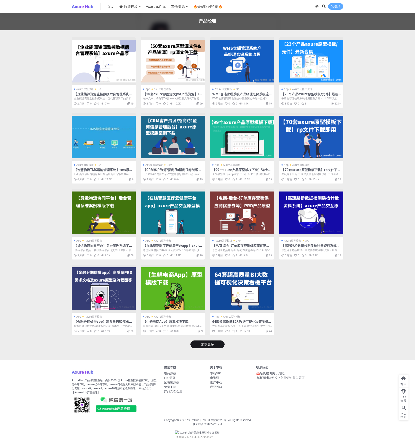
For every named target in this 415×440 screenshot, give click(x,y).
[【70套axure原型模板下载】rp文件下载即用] (311, 137)
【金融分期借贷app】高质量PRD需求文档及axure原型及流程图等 (103, 323)
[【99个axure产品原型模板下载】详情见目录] (242, 137)
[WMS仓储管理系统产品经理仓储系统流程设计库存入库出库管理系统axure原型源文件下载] (242, 61)
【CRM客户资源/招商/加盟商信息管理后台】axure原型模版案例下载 (172, 172)
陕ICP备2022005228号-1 (207, 424)
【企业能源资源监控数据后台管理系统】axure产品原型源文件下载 (103, 96)
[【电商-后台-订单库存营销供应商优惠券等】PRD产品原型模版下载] (242, 213)
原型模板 (131, 6)
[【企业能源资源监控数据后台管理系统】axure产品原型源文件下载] (104, 61)
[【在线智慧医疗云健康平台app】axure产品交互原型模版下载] (173, 213)
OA (99, 89)
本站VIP (215, 373)
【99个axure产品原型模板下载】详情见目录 (241, 172)
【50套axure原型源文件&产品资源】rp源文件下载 (172, 96)
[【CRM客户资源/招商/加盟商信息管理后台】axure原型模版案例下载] (173, 137)
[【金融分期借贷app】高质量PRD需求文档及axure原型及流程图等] (104, 289)
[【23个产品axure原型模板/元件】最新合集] (311, 61)
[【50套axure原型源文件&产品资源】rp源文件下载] (173, 61)
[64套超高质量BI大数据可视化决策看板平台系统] (242, 289)
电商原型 (170, 373)
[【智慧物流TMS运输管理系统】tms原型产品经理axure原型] (104, 137)
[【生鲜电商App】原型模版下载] (173, 289)
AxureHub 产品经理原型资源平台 (206, 420)
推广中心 (216, 382)
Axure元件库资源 (302, 89)
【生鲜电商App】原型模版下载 (165, 321)
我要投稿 (216, 387)
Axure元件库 (156, 6)
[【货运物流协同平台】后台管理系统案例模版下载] (104, 213)
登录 (337, 6)
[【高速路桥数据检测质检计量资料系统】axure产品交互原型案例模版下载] (311, 213)
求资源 (214, 378)
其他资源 (178, 6)
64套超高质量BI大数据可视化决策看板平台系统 (241, 323)
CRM (169, 165)
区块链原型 (171, 382)
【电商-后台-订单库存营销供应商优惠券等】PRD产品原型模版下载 (241, 247)
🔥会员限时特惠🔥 (207, 6)
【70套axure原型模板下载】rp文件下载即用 (311, 172)
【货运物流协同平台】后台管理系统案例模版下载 (103, 247)
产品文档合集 (173, 391)
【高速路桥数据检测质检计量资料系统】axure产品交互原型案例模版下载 (310, 247)
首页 (110, 6)
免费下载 (170, 387)
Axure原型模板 (85, 89)
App (147, 89)
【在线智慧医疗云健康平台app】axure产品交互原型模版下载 (172, 247)
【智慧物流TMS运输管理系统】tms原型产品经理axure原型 (103, 172)
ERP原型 (170, 378)
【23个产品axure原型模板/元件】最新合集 (309, 96)
